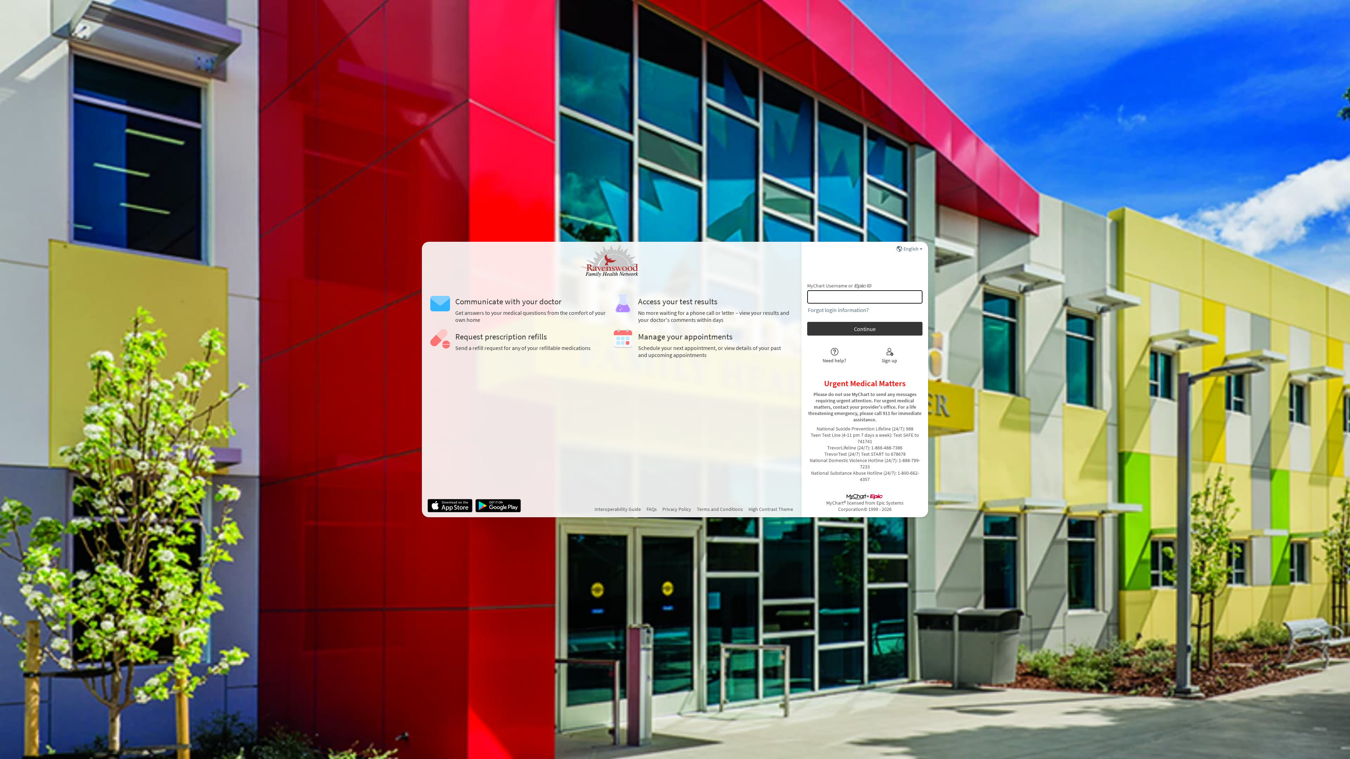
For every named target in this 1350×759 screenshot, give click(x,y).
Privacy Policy (676, 509)
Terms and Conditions (720, 509)
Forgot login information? (838, 309)
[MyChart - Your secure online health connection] (611, 261)
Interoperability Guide (617, 509)
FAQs (652, 509)
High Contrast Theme (770, 509)
